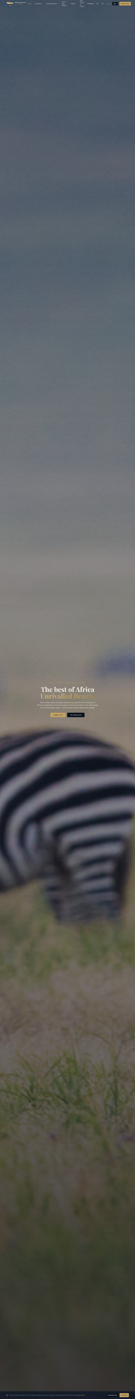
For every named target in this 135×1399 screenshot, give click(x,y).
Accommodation (51, 3)
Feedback (91, 3)
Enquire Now (125, 3)
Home (30, 3)
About (73, 3)
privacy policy (80, 1395)
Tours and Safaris (64, 3)
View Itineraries (76, 715)
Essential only (112, 1395)
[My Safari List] (103, 4)
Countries (38, 3)
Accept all (124, 1395)
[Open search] (98, 4)
